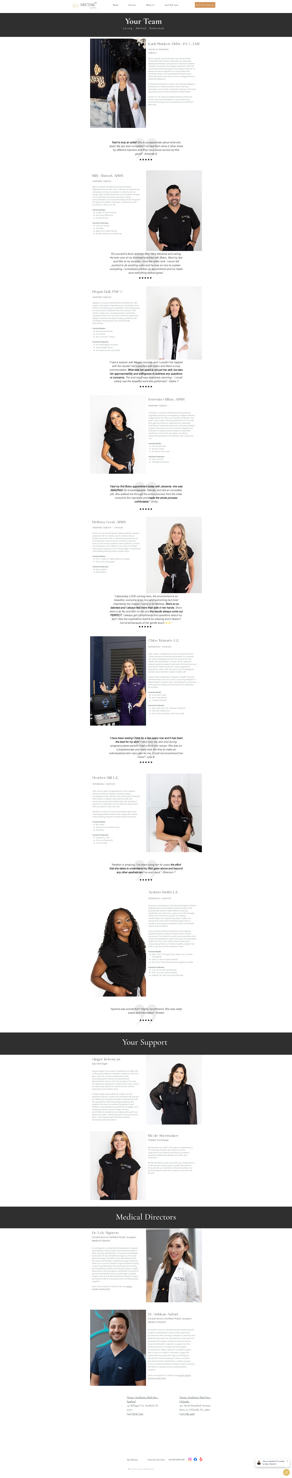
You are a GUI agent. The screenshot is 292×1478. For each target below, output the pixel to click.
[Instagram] (190, 1459)
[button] (132, 4)
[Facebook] (195, 1459)
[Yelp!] (201, 1459)
